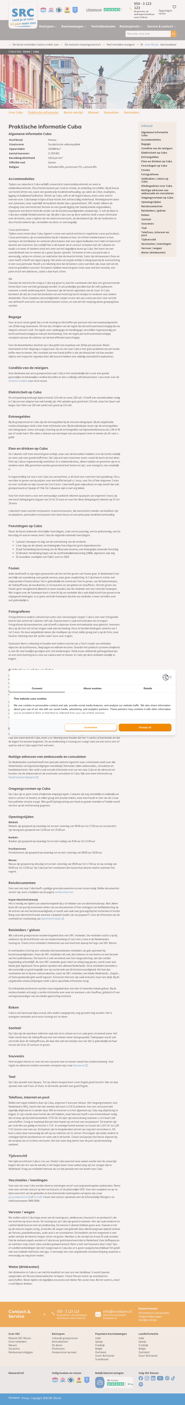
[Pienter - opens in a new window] (167, 677)
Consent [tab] (37, 688)
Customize (90, 727)
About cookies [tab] (92, 688)
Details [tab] (148, 688)
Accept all (145, 727)
